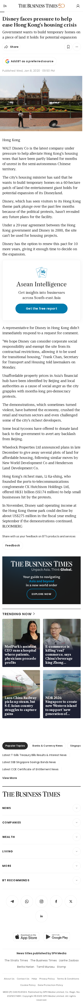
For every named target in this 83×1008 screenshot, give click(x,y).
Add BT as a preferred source (32, 61)
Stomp (61, 967)
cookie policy (28, 985)
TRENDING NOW (17, 614)
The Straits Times (16, 960)
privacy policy (47, 978)
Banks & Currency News (47, 745)
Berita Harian (25, 967)
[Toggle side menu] (5, 6)
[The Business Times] (38, 6)
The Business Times (43, 960)
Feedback (12, 545)
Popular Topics (15, 745)
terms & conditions (68, 978)
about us (9, 978)
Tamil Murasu (45, 967)
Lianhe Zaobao (69, 960)
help (34, 978)
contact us (23, 978)
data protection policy (50, 985)
